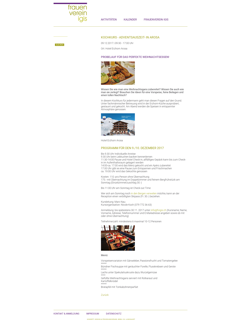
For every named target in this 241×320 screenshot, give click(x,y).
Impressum (92, 313)
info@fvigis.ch (158, 210)
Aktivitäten (109, 19)
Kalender (130, 19)
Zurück (105, 294)
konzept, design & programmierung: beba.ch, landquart (111, 319)
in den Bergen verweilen (144, 193)
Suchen (59, 45)
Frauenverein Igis (156, 19)
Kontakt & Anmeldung (66, 313)
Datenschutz (113, 313)
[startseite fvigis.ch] (70, 21)
